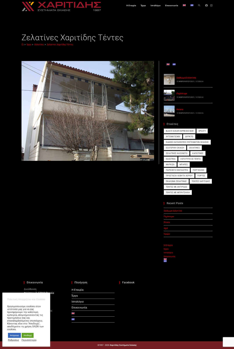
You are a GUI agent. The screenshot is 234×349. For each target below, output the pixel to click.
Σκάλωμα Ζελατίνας (186, 78)
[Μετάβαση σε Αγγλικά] (184, 6)
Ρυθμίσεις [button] (13, 340)
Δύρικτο (189, 136)
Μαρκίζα (170, 164)
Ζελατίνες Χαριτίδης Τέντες (60, 44)
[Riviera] (169, 111)
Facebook (128, 282)
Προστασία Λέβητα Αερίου (179, 176)
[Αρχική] (22, 44)
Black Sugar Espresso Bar (180, 131)
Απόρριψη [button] (14, 335)
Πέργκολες (198, 170)
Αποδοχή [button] (28, 335)
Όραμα (167, 234)
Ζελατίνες (194, 148)
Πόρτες (201, 176)
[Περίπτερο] (169, 95)
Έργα (166, 249)
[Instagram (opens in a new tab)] (211, 5)
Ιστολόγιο (168, 252)
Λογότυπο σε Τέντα (190, 159)
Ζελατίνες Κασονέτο (176, 153)
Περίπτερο (182, 93)
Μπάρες (184, 164)
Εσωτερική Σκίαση (175, 148)
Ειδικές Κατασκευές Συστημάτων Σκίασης (187, 142)
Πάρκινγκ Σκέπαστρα (177, 170)
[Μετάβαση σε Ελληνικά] (174, 64)
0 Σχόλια (199, 81)
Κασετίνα (170, 159)
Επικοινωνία (169, 256)
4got (166, 228)
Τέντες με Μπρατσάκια (178, 192)
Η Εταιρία (168, 245)
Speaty (202, 131)
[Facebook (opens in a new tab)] (206, 5)
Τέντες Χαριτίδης (201, 181)
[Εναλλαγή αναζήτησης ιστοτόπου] (199, 6)
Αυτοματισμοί (173, 136)
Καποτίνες (197, 153)
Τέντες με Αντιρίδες (176, 187)
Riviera (180, 109)
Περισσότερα (28, 340)
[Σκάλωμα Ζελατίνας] (169, 79)
